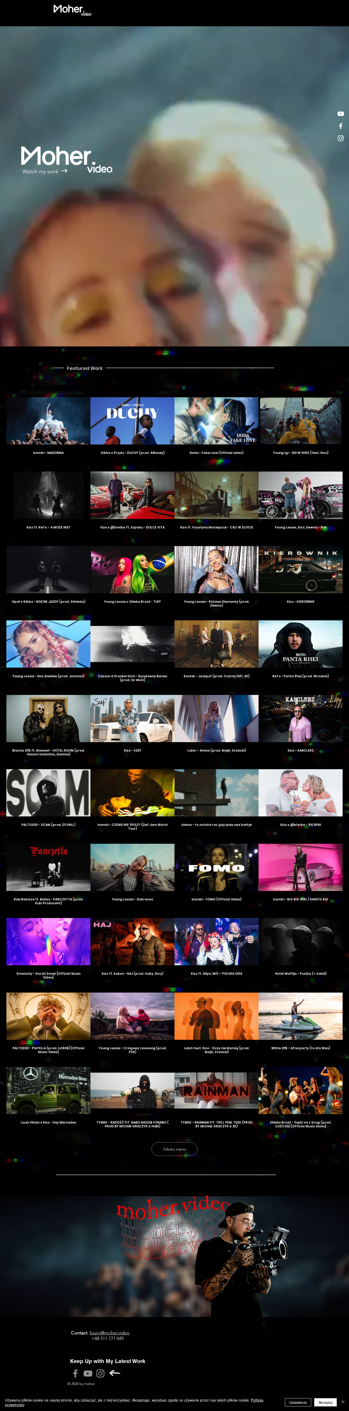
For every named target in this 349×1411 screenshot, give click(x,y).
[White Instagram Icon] (341, 138)
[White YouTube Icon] (341, 114)
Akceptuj (325, 1402)
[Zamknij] (343, 1402)
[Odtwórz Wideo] (48, 421)
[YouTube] (88, 1373)
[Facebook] (75, 1373)
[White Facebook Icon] (341, 126)
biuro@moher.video (110, 1333)
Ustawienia (298, 1402)
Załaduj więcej (174, 1149)
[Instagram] (100, 1373)
